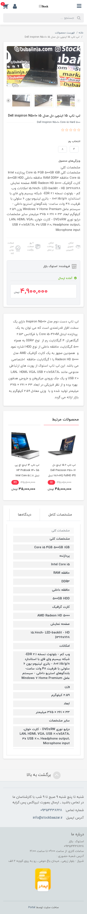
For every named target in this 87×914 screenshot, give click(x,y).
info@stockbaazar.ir (48, 818)
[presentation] (78, 100)
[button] (8, 6)
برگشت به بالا (39, 775)
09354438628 (51, 810)
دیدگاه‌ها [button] (24, 514)
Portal (31, 907)
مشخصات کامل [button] (60, 514)
